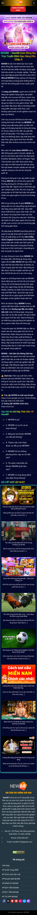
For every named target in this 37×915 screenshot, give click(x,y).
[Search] (34, 3)
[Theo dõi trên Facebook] (4, 901)
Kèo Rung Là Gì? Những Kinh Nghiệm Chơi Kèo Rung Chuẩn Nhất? (18, 651)
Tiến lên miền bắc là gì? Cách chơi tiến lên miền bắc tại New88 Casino (18, 508)
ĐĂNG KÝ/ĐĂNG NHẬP (18, 9)
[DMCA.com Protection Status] (18, 852)
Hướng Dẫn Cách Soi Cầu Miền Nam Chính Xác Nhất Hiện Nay (19, 687)
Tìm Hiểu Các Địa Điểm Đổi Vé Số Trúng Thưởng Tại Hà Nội (18, 544)
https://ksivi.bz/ (7, 407)
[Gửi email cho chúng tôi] (8, 901)
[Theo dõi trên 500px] (24, 901)
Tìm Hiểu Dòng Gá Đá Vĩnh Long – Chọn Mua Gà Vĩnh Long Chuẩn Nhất (18, 615)
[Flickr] (20, 901)
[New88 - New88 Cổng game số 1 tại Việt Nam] (18, 3)
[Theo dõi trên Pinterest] (12, 901)
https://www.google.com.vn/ (13, 398)
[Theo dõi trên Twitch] (28, 901)
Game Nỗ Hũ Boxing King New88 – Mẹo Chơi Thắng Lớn (18, 579)
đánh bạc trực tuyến (25, 64)
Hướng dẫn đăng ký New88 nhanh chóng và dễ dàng (18, 758)
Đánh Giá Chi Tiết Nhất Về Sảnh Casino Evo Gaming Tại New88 (18, 723)
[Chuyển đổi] (3, 420)
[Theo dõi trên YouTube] (16, 901)
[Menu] (2, 3)
